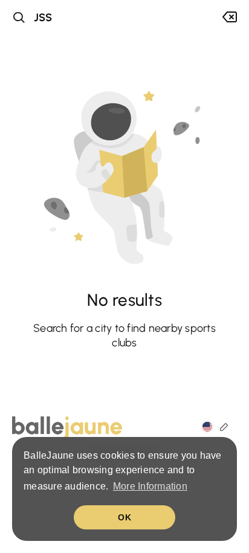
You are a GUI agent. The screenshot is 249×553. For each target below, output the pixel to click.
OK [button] (124, 517)
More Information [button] (150, 486)
